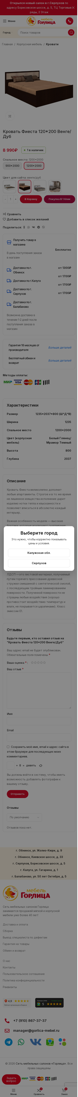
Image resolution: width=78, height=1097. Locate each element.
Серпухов (39, 563)
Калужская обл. (39, 553)
